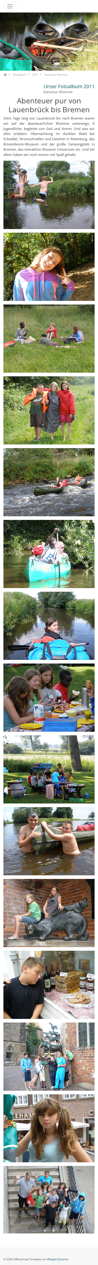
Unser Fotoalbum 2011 (69, 86)
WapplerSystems (58, 1259)
